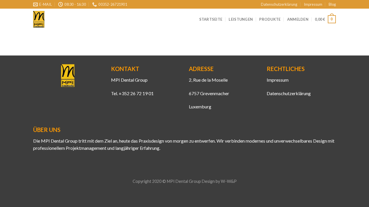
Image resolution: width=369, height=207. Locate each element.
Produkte (269, 19)
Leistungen (241, 19)
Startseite (211, 19)
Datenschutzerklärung (279, 4)
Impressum (313, 4)
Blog (332, 4)
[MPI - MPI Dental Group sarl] (38, 19)
